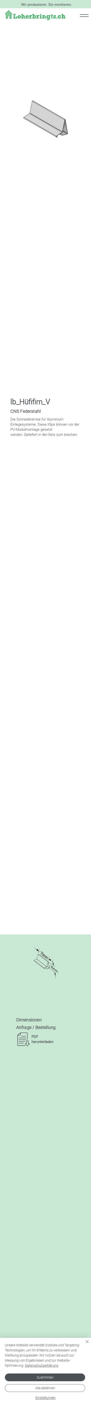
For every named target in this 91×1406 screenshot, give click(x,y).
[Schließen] (84, 1344)
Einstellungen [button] (45, 1398)
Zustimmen (45, 1377)
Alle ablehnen (45, 1388)
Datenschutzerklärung (41, 1365)
